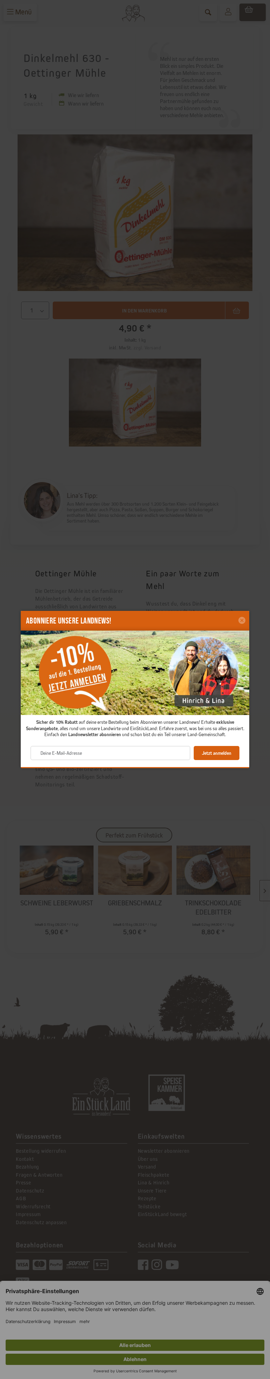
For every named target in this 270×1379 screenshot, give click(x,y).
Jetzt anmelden (216, 753)
